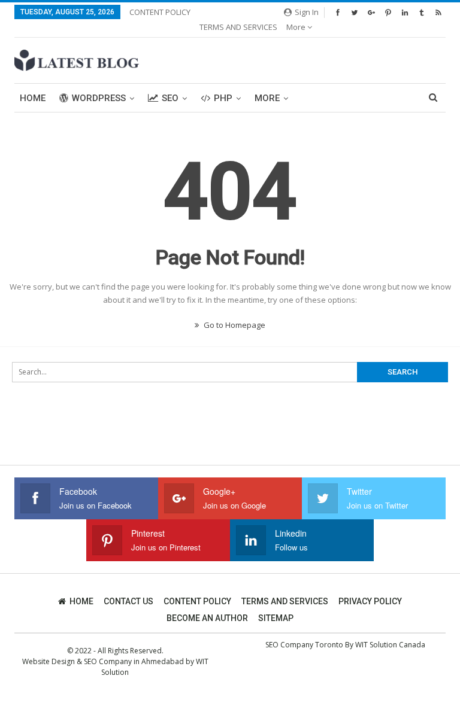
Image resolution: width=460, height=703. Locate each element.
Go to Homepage (233, 324)
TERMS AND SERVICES (238, 27)
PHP (223, 98)
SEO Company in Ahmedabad (134, 661)
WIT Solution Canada (390, 645)
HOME (81, 601)
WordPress (99, 98)
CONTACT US (128, 601)
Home (33, 98)
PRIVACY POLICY (370, 601)
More (296, 27)
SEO (170, 98)
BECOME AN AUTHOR (207, 618)
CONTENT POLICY (159, 12)
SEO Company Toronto (304, 645)
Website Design (48, 661)
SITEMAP (275, 618)
